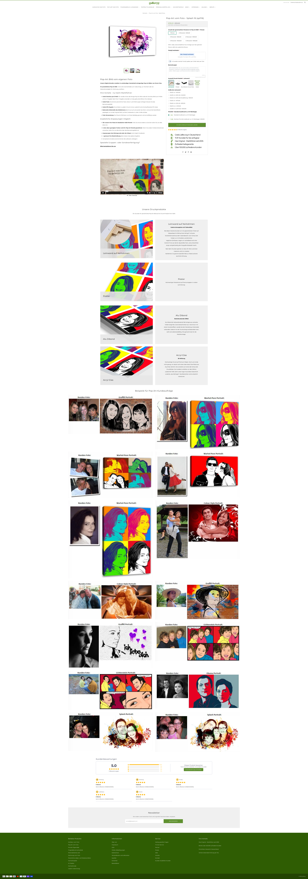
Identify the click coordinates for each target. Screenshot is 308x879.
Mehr (187, 7)
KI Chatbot (71, 863)
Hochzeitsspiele (178, 7)
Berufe (212, 7)
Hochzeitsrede (72, 866)
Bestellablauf (115, 863)
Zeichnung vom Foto (74, 855)
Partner (157, 847)
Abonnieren (173, 821)
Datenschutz (115, 852)
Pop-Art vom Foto (113, 7)
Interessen (195, 7)
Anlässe (204, 7)
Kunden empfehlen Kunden (163, 860)
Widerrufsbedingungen (118, 850)
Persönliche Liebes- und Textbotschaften (79, 858)
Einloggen (286, 2)
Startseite (145, 13)
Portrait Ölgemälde (147, 7)
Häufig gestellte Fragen (161, 842)
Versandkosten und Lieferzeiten (120, 855)
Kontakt (157, 858)
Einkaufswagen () (297, 2)
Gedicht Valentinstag (74, 868)
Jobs (156, 852)
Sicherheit (114, 860)
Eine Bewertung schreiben (193, 769)
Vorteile (157, 855)
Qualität (114, 858)
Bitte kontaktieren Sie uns (108, 146)
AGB (113, 847)
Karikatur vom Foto (99, 7)
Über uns (114, 842)
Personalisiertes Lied (163, 7)
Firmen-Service (159, 845)
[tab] (126, 70)
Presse (157, 850)
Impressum (115, 845)
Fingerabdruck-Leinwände (129, 7)
